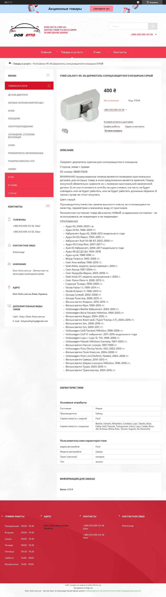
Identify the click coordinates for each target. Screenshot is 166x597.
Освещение (14, 118)
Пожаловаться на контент (98, 591)
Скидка (12, 169)
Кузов (11, 110)
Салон (11, 145)
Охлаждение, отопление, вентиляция (21, 136)
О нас (97, 52)
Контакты (119, 52)
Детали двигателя (18, 95)
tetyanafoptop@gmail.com (34, 321)
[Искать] (152, 26)
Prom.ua (97, 585)
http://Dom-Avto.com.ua (32, 316)
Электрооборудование (20, 126)
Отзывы (12, 185)
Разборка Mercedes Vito (21, 161)
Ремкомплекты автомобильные (25, 153)
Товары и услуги (72, 52)
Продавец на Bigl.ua (83, 588)
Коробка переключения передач (26, 103)
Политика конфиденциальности (126, 591)
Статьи (12, 193)
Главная (46, 52)
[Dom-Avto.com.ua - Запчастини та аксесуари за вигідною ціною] (25, 37)
